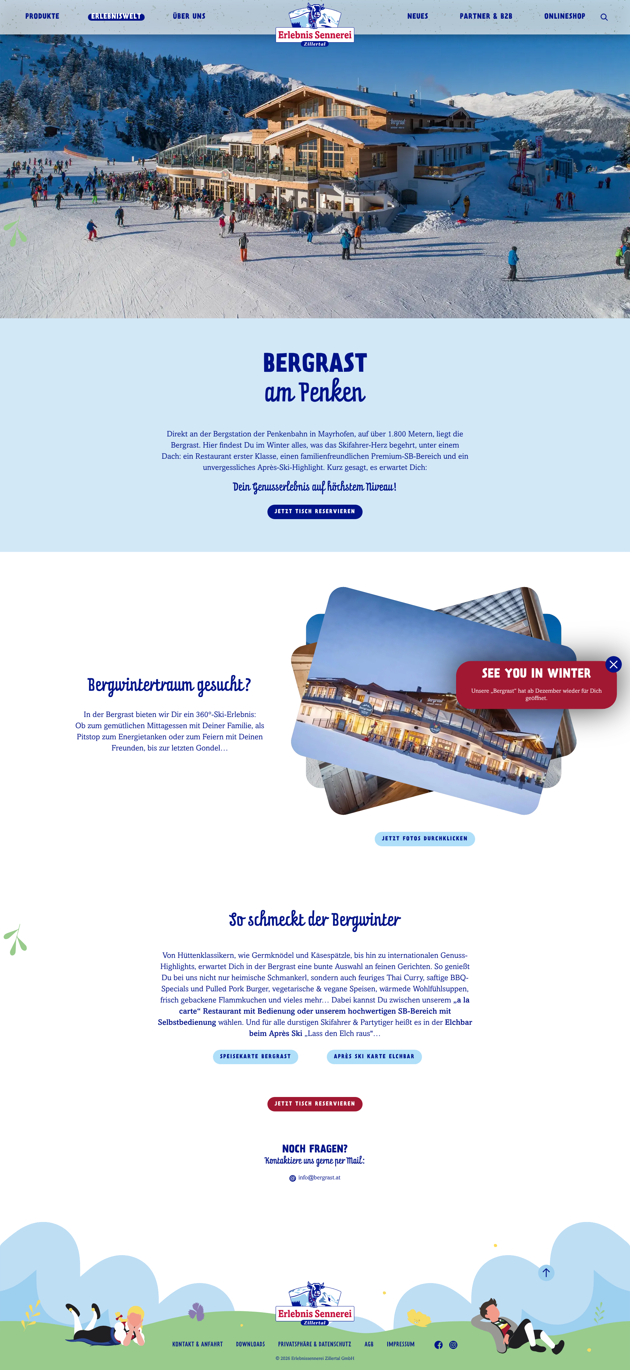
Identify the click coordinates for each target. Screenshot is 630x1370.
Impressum (401, 1345)
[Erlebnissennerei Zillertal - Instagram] (453, 1345)
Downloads (250, 1345)
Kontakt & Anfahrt (198, 1345)
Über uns (189, 17)
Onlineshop (565, 17)
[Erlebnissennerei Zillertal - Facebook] (438, 1345)
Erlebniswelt (116, 17)
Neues (418, 17)
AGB (369, 1345)
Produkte (43, 17)
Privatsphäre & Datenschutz (314, 1345)
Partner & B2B (486, 17)
